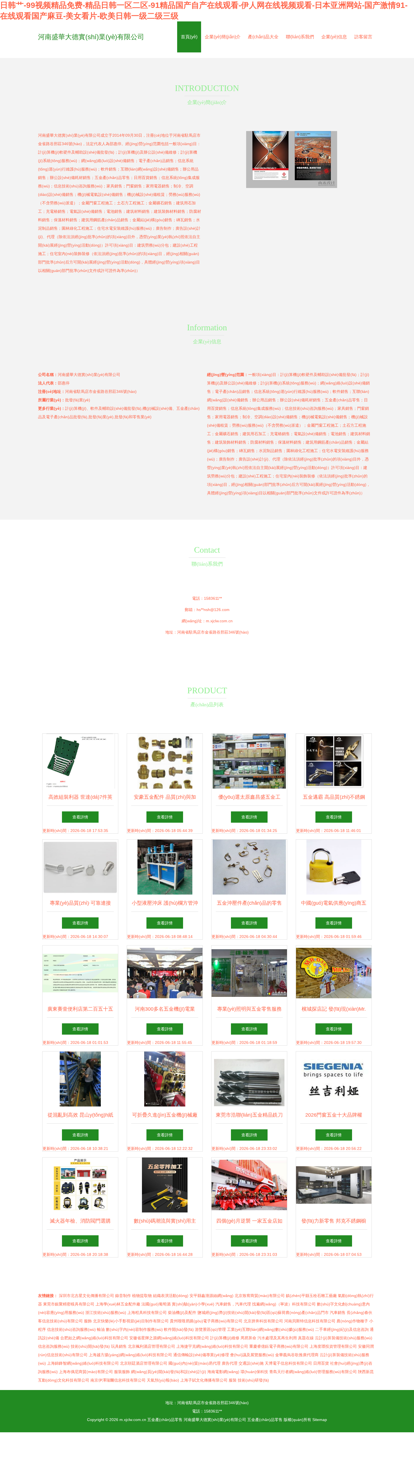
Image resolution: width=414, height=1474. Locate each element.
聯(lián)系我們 (300, 36)
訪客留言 (363, 36)
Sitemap (319, 1419)
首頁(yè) (189, 36)
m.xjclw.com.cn (219, 621)
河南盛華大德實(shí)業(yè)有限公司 (91, 37)
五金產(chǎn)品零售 (164, 1419)
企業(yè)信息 (334, 36)
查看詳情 (80, 817)
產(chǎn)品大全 (263, 36)
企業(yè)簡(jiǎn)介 (223, 36)
